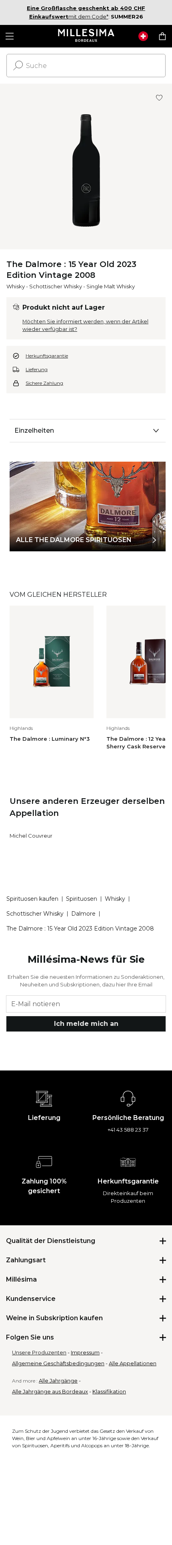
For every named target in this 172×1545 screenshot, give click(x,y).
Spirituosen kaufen (32, 898)
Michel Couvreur (31, 835)
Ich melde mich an (86, 1023)
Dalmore (83, 913)
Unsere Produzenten (39, 1352)
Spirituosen (81, 898)
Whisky (15, 286)
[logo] (86, 36)
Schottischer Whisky (55, 286)
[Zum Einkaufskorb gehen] (162, 36)
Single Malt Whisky (110, 286)
